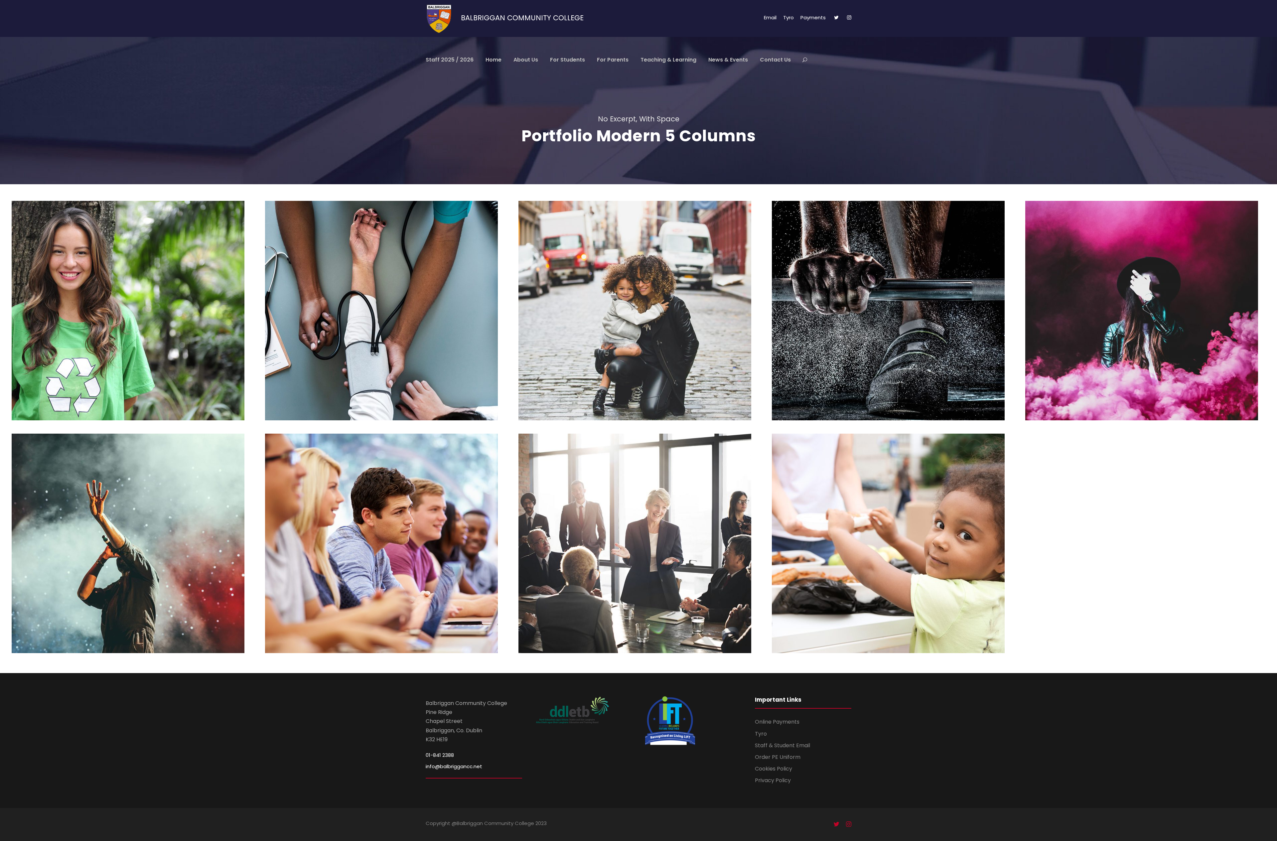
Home (493, 60)
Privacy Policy (773, 780)
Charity (121, 325)
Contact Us (775, 60)
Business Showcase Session (638, 548)
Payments (813, 17)
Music (144, 558)
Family (630, 325)
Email (770, 17)
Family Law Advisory (639, 315)
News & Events (728, 60)
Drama (1157, 325)
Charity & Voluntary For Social (131, 315)
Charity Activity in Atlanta (892, 548)
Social (144, 325)
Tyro (788, 17)
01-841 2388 (440, 755)
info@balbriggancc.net (454, 766)
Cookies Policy (773, 768)
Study (374, 558)
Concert (121, 558)
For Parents (613, 60)
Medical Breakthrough (385, 315)
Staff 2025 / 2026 (450, 60)
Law (649, 325)
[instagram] (849, 17)
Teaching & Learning (668, 60)
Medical (385, 325)
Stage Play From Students (1145, 315)
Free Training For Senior (892, 315)
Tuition (395, 558)
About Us (525, 60)
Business (638, 558)
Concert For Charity (131, 548)
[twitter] (836, 17)
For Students (567, 60)
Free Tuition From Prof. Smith (385, 548)
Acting (1133, 325)
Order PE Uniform (777, 757)
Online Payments (777, 722)
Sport (892, 325)
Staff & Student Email (782, 745)
